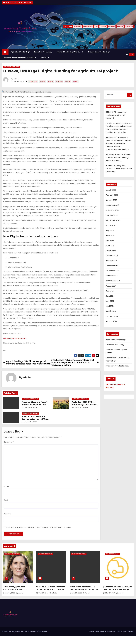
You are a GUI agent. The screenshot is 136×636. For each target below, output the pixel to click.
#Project (68, 82)
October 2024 (112, 276)
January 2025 (111, 260)
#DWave (50, 82)
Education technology (43, 52)
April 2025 (110, 245)
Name (7, 486)
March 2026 (111, 190)
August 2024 (111, 286)
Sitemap (131, 631)
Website (7, 514)
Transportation (88, 26)
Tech (96, 26)
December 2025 (112, 205)
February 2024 (112, 316)
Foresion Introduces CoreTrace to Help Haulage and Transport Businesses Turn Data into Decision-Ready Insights (50, 591)
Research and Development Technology (20, 57)
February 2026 (112, 195)
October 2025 (112, 215)
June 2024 (110, 296)
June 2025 (110, 235)
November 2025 (112, 210)
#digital (42, 82)
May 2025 (110, 240)
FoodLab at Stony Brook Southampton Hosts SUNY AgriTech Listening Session (35, 419)
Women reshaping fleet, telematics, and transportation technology (119, 168)
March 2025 (111, 250)
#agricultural (32, 82)
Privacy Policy (121, 631)
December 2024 (113, 266)
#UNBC (75, 82)
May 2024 (110, 301)
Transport (103, 26)
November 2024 (112, 271)
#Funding (59, 82)
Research (120, 26)
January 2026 (111, 200)
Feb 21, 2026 (26, 422)
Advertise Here (100, 631)
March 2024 (111, 311)
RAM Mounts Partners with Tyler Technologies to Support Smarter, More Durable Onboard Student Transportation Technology (118, 143)
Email (6, 500)
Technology (77, 26)
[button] (127, 54)
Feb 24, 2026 (27, 407)
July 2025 (110, 230)
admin (16, 79)
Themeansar (42, 631)
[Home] (5, 52)
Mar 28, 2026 (77, 593)
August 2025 (111, 225)
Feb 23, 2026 (76, 407)
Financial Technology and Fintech (70, 52)
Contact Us (45, 57)
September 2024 (113, 281)
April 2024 (110, 306)
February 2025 (112, 255)
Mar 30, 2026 (10, 593)
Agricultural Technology (20, 52)
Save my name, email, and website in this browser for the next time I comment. (38, 527)
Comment (9, 442)
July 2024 (110, 291)
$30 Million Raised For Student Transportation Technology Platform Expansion (118, 157)
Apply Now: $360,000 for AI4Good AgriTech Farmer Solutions (84, 404)
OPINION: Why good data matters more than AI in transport (116, 115)
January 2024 (111, 321)
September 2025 (113, 220)
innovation (111, 26)
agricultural (129, 26)
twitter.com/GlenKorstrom (14, 338)
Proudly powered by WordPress (13, 631)
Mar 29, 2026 (44, 593)
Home (91, 631)
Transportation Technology (99, 52)
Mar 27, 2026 (110, 593)
